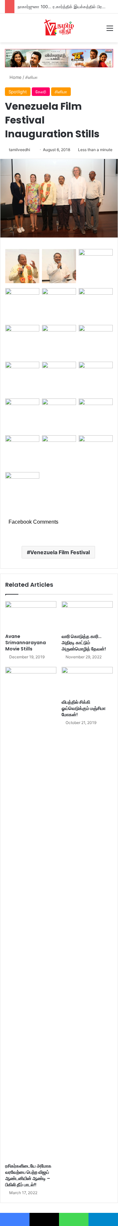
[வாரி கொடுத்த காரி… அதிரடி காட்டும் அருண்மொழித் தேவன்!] (87, 615)
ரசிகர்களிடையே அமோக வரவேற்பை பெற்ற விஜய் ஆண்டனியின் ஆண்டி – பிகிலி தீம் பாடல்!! (28, 1175)
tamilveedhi (19, 149)
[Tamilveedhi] (59, 28)
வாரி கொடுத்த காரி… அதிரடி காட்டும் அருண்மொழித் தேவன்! (84, 642)
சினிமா (31, 77)
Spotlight (18, 91)
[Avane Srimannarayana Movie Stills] (30, 615)
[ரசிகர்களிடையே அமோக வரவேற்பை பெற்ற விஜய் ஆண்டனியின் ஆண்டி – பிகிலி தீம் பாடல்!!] (30, 913)
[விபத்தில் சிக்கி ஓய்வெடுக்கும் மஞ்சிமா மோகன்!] (87, 681)
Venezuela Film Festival (60, 552)
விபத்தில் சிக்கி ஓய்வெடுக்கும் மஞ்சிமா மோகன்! (84, 708)
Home (15, 77)
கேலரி (40, 91)
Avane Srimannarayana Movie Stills (25, 642)
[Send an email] (32, 149)
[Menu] (110, 30)
